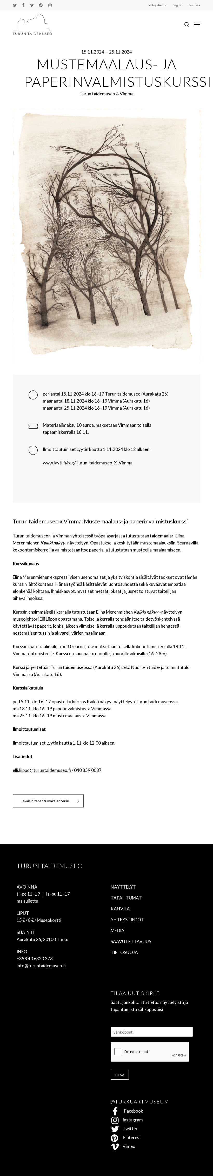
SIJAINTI (25, 932)
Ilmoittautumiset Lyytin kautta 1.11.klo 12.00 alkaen (63, 743)
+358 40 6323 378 (35, 958)
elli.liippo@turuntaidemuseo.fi (42, 770)
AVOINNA (27, 887)
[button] (197, 24)
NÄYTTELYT (123, 887)
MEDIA (117, 930)
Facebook (131, 1111)
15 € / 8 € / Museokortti (39, 920)
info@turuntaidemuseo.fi (41, 965)
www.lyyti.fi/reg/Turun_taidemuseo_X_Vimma (87, 462)
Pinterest (130, 1137)
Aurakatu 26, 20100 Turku (42, 939)
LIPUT (23, 913)
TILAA (120, 1075)
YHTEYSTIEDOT (127, 919)
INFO (22, 951)
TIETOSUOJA (124, 952)
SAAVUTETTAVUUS (131, 941)
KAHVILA (120, 908)
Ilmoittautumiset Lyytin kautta (72, 449)
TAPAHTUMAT (126, 898)
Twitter (128, 1128)
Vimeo (127, 1146)
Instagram (131, 1119)
